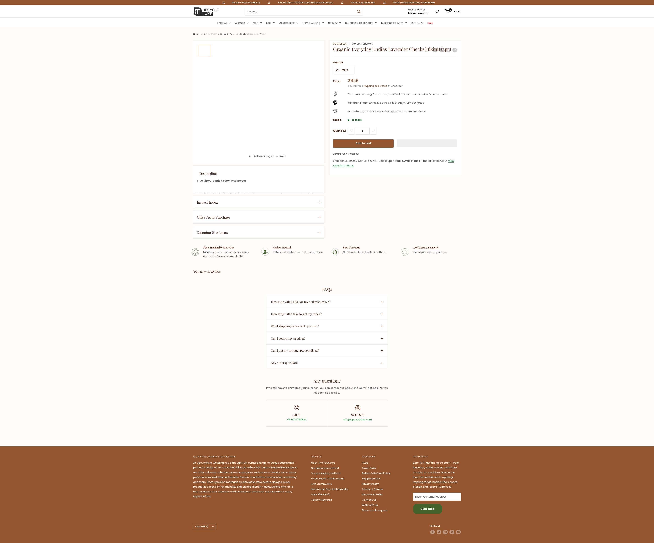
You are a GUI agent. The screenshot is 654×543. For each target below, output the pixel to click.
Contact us (369, 499)
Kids (268, 23)
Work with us (370, 505)
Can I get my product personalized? (295, 350)
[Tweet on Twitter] (448, 50)
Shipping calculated (375, 86)
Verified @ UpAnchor (264, 2)
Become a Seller (372, 494)
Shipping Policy (371, 478)
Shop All (222, 23)
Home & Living (311, 23)
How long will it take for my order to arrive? (300, 302)
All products (210, 34)
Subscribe (427, 509)
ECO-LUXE (417, 23)
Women (240, 23)
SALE (430, 23)
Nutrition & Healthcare (359, 23)
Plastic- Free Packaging (147, 2)
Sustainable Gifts (392, 23)
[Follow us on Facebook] (432, 532)
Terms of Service (372, 489)
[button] (427, 143)
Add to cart (363, 143)
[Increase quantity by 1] (373, 130)
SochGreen (340, 43)
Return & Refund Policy (376, 473)
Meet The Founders (323, 462)
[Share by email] (454, 50)
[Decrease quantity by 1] (351, 130)
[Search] (358, 11)
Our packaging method (325, 473)
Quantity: (339, 131)
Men (255, 23)
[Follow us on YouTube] (458, 532)
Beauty (332, 23)
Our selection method (325, 468)
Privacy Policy (370, 484)
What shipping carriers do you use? (295, 326)
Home (196, 34)
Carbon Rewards (321, 499)
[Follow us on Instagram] (445, 532)
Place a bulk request (375, 510)
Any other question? (284, 363)
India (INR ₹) (201, 526)
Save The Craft (320, 494)
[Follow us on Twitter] (439, 532)
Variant (338, 62)
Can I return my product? (288, 338)
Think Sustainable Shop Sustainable (315, 2)
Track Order (369, 468)
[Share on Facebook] (435, 50)
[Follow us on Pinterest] (451, 532)
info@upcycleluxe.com (357, 419)
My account (416, 13)
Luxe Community (321, 484)
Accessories (287, 23)
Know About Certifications (327, 478)
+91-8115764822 (296, 419)
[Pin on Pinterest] (441, 50)
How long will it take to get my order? (296, 314)
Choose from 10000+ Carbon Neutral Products (206, 2)
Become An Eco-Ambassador (329, 489)
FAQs (365, 462)
